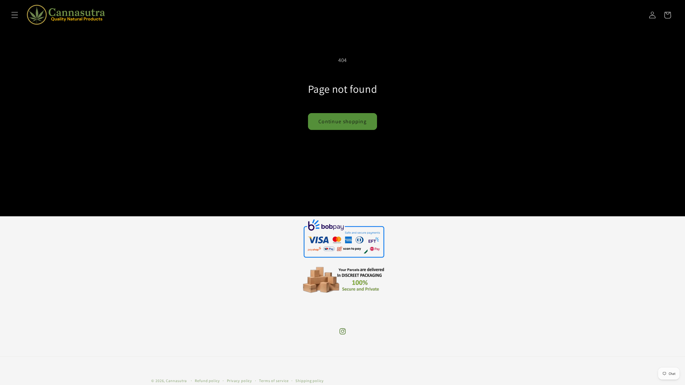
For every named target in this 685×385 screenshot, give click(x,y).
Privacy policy (239, 380)
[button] (14, 15)
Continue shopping (342, 121)
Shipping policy (309, 380)
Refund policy (207, 380)
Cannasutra (176, 380)
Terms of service (274, 380)
